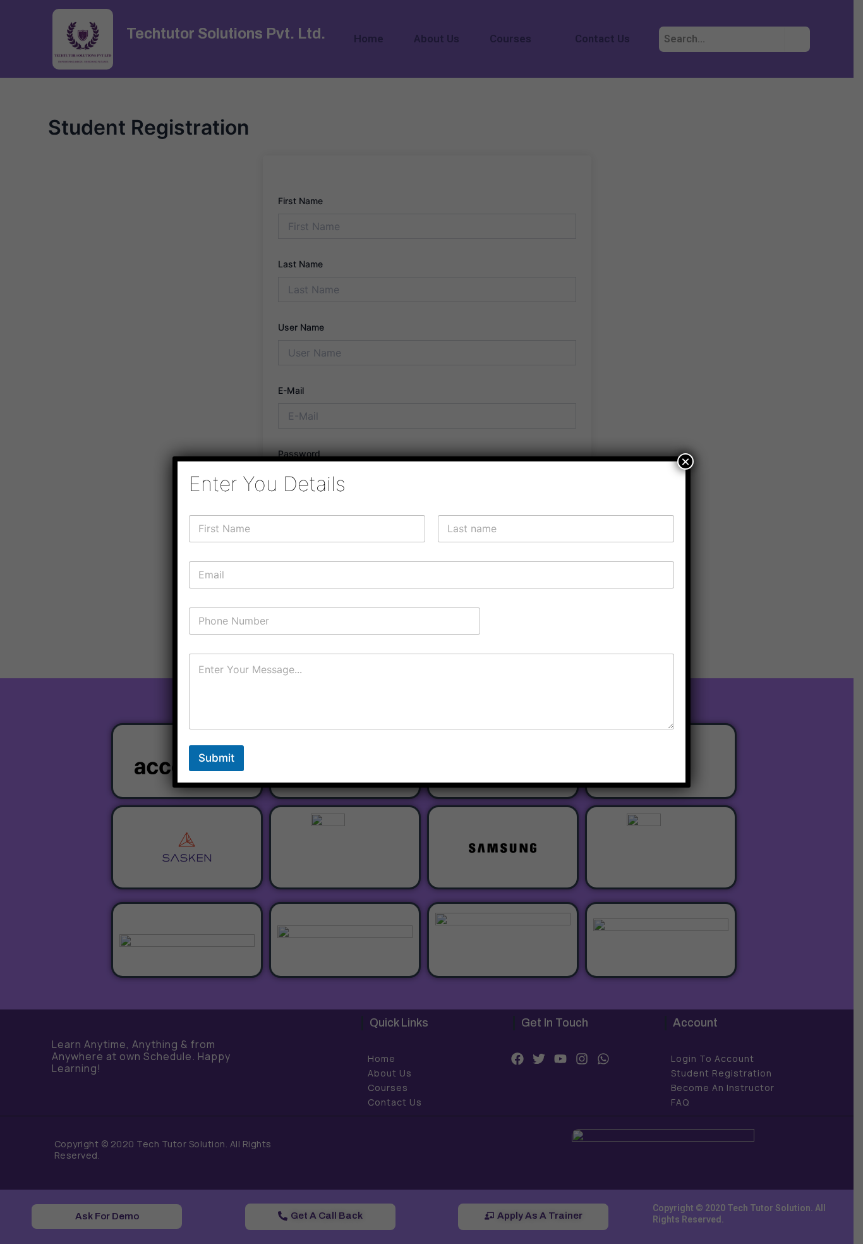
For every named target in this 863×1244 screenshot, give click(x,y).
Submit (216, 758)
